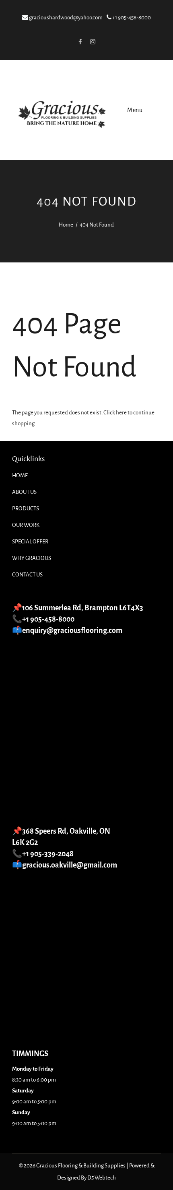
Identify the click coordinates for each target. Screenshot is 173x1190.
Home (66, 225)
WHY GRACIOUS (31, 558)
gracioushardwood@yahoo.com (65, 18)
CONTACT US (27, 575)
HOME (20, 475)
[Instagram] (92, 41)
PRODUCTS (25, 509)
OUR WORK (25, 525)
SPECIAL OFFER (30, 542)
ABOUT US (24, 492)
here (121, 413)
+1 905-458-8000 (131, 18)
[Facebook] (80, 41)
